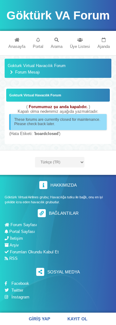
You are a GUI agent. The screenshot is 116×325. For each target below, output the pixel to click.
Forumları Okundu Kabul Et (34, 252)
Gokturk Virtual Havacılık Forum (37, 66)
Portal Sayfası (21, 231)
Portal (38, 46)
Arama (56, 46)
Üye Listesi (80, 46)
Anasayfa (16, 46)
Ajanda (103, 46)
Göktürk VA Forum (58, 15)
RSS (13, 258)
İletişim (16, 238)
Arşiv (14, 245)
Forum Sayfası (23, 224)
